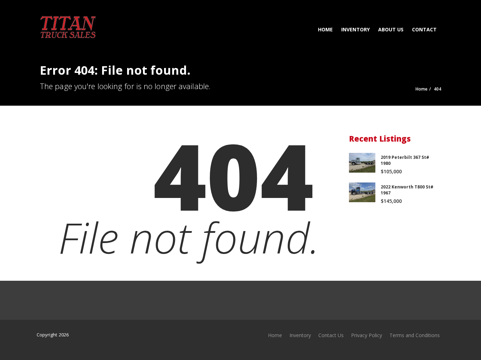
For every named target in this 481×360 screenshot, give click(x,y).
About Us (391, 29)
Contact (424, 29)
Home (325, 29)
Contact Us (331, 335)
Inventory (355, 29)
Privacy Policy (366, 335)
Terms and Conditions (414, 335)
